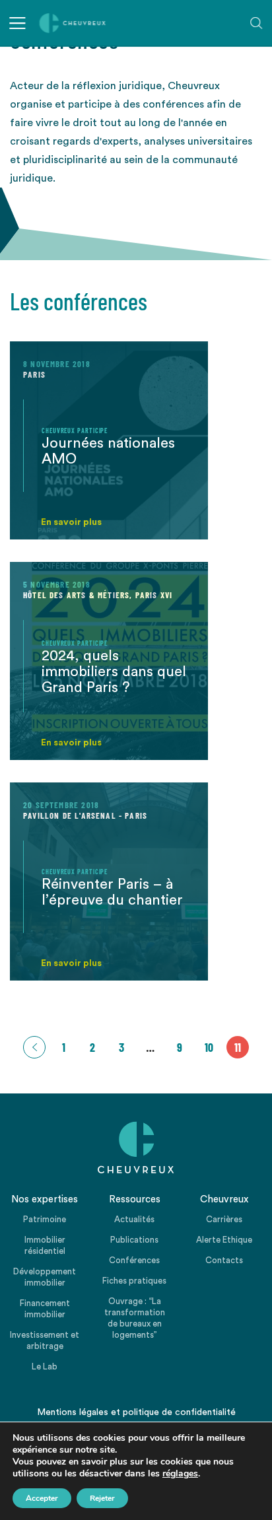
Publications (134, 1239)
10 (209, 1047)
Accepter (42, 1498)
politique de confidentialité (179, 1412)
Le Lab (44, 1366)
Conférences (134, 1260)
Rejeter (102, 1498)
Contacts (224, 1260)
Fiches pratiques (134, 1280)
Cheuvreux (72, 23)
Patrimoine (44, 1219)
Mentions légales (72, 1412)
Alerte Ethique (224, 1239)
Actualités (134, 1219)
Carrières (224, 1219)
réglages (180, 1474)
